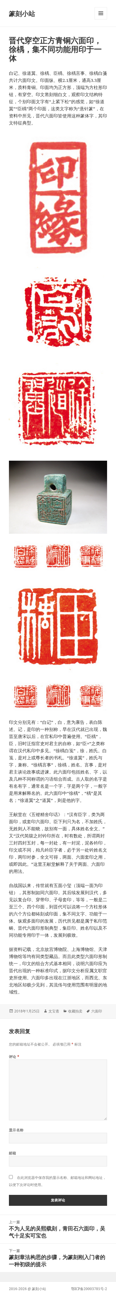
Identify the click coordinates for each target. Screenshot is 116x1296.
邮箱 (12, 1153)
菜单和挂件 (100, 19)
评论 (14, 1056)
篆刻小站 (22, 13)
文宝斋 (53, 1011)
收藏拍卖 (75, 1011)
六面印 (96, 1011)
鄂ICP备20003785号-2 (89, 1288)
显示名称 (16, 1129)
